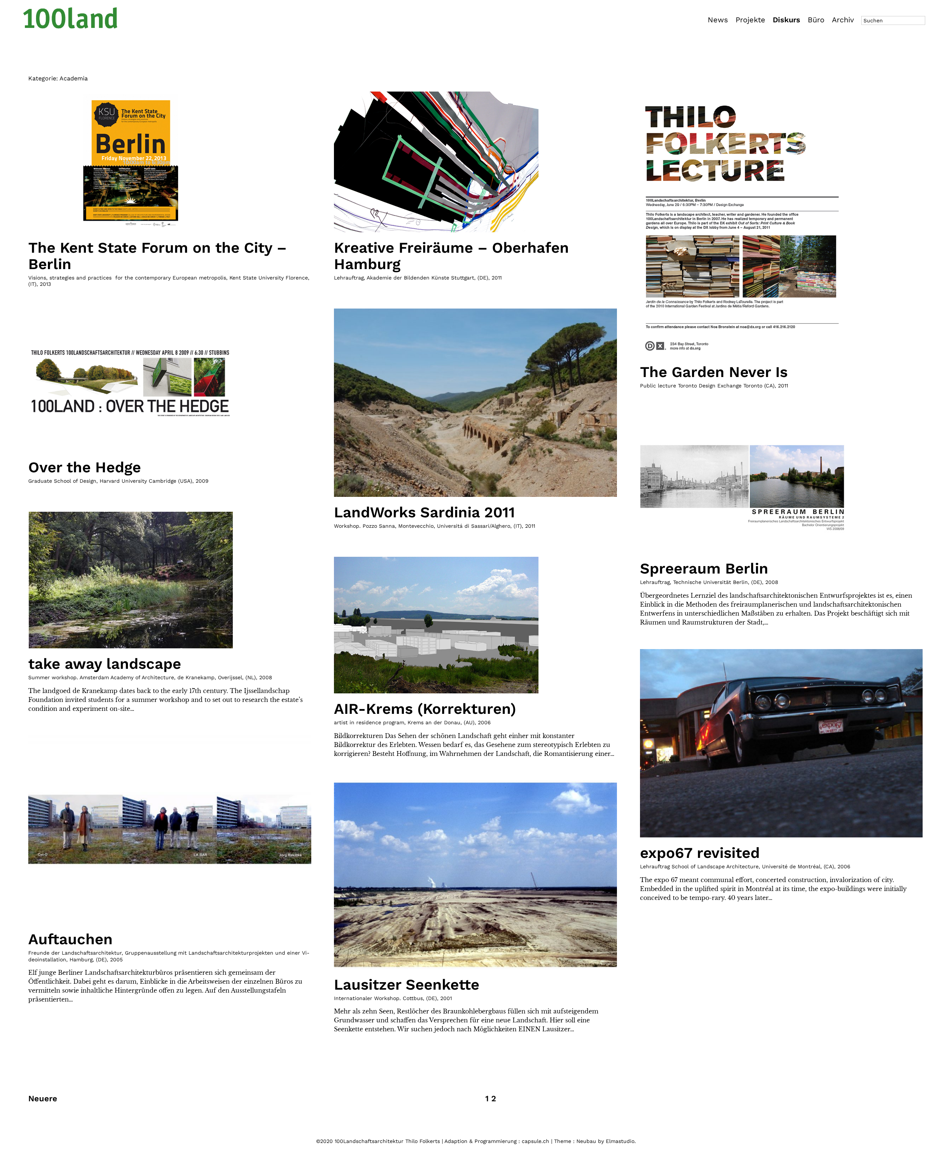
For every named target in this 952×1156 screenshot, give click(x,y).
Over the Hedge (84, 467)
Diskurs (786, 19)
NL (250, 677)
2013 (45, 284)
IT (32, 284)
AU (469, 722)
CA (828, 866)
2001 (446, 998)
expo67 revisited (700, 853)
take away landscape (104, 664)
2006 (484, 722)
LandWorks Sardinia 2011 (424, 512)
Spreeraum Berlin (704, 568)
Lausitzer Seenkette (406, 984)
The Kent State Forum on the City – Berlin (157, 256)
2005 (116, 959)
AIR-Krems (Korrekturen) (425, 709)
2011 (497, 278)
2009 (202, 481)
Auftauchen (70, 939)
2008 (771, 582)
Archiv (843, 19)
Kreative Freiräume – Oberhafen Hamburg (451, 256)
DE (482, 278)
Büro (816, 19)
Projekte (750, 19)
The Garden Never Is (714, 372)
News (718, 19)
